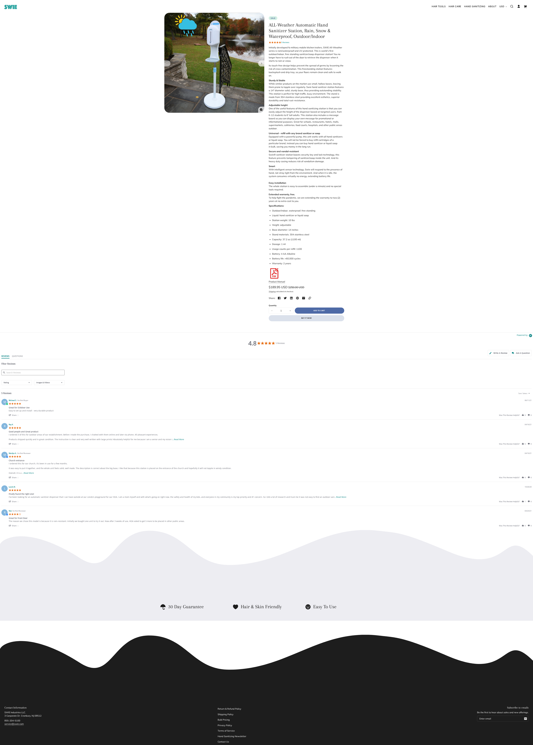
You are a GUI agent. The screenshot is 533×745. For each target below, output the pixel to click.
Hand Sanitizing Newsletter (232, 736)
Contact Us (223, 741)
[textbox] (531, 394)
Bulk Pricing (224, 719)
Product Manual (277, 281)
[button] (512, 6)
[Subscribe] (525, 719)
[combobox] (16, 382)
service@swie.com (14, 724)
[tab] (498, 353)
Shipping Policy (225, 714)
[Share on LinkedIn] (291, 298)
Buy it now (306, 318)
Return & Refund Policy (229, 708)
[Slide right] (261, 63)
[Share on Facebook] (279, 298)
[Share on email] (304, 298)
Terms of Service (226, 730)
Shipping (272, 291)
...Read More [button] (178, 439)
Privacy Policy (225, 725)
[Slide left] (167, 63)
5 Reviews (285, 42)
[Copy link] (310, 298)
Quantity (272, 305)
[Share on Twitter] (285, 298)
